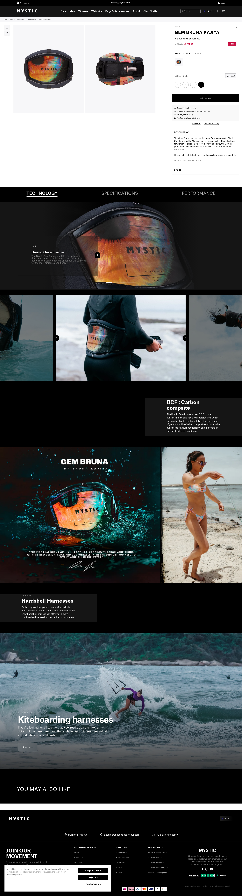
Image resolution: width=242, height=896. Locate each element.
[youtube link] (211, 869)
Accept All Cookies (93, 870)
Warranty (78, 862)
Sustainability (121, 852)
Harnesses (8, 19)
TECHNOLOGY (41, 193)
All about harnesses (156, 862)
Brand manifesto (122, 857)
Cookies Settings (93, 884)
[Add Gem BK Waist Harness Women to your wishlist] (237, 26)
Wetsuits (96, 11)
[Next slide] (186, 338)
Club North (150, 11)
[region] (57, 878)
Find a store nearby (211, 124)
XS (178, 85)
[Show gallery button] (7, 27)
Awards (119, 867)
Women (83, 11)
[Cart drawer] (223, 11)
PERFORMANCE (199, 193)
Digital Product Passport (157, 852)
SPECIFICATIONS (119, 193)
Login (223, 3)
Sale (63, 11)
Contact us (78, 857)
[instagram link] (206, 869)
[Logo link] (27, 11)
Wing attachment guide (157, 872)
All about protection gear (158, 867)
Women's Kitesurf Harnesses (39, 19)
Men (72, 11)
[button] (179, 149)
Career (119, 872)
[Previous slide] (56, 338)
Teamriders (120, 862)
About (136, 11)
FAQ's (76, 852)
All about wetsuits (155, 857)
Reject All (93, 877)
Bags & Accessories (117, 11)
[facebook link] (202, 869)
